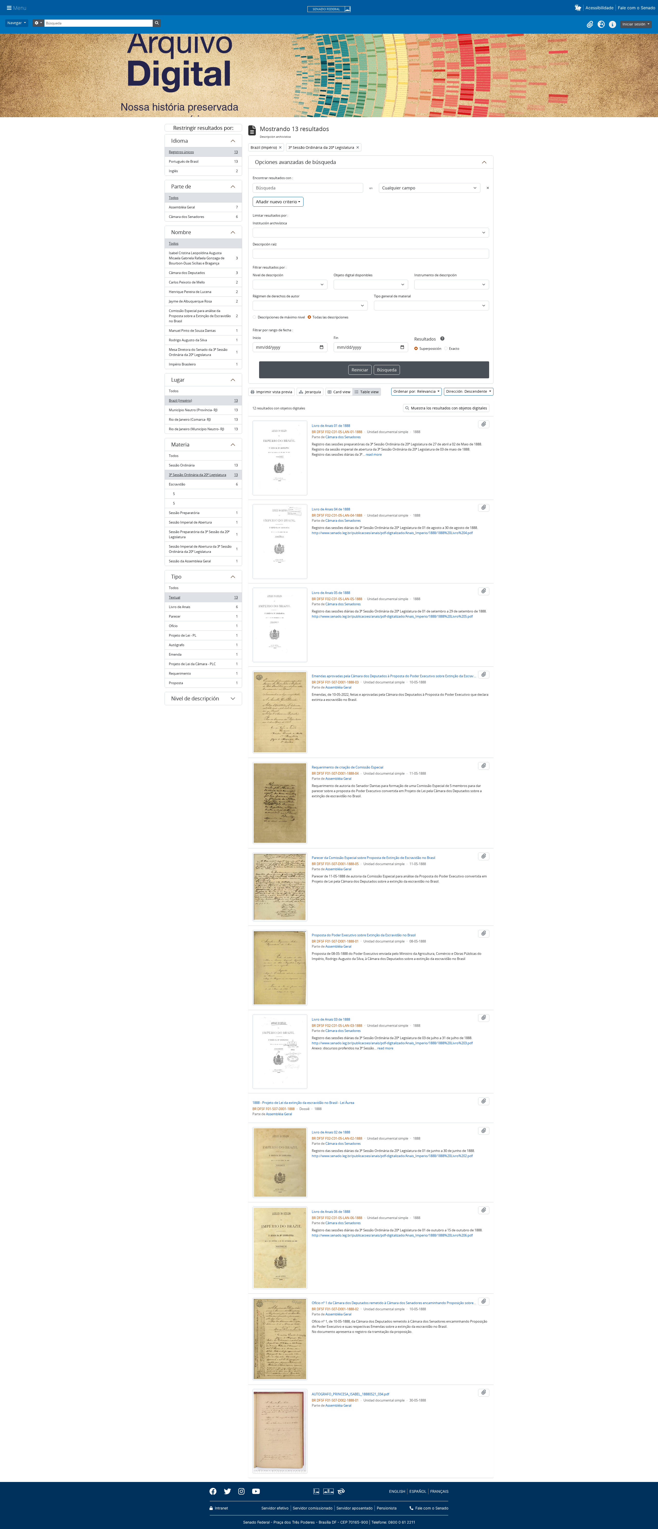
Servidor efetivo (275, 1508)
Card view (341, 391)
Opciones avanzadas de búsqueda (295, 162)
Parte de (181, 186)
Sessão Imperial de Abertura (203, 523)
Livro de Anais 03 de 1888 (331, 1019)
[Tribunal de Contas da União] (340, 1491)
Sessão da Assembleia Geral (203, 562)
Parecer (203, 617)
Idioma (179, 140)
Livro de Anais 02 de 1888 (331, 1132)
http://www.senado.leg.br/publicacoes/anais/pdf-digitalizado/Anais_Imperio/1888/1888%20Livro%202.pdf (392, 1155)
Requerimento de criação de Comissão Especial (347, 767)
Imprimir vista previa (273, 391)
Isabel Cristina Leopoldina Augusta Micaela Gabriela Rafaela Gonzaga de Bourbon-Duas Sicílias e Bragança (203, 258)
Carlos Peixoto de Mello (203, 283)
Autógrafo (203, 646)
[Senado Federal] (329, 9)
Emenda (203, 655)
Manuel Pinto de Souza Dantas (203, 331)
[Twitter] (227, 1491)
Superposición (430, 348)
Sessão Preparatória (203, 514)
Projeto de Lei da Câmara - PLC (203, 665)
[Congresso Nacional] (328, 1491)
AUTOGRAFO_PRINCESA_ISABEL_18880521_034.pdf (350, 1394)
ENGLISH (397, 1491)
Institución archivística (270, 223)
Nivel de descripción (195, 698)
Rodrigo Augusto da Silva (203, 341)
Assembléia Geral (203, 208)
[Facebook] (214, 1491)
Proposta (203, 684)
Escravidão (203, 485)
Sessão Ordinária (203, 466)
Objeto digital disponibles (353, 275)
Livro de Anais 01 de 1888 (331, 425)
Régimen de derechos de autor (276, 296)
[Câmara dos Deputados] (317, 1491)
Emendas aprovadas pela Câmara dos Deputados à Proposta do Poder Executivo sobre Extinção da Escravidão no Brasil (394, 676)
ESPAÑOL (417, 1491)
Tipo (176, 576)
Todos (173, 197)
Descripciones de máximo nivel (281, 317)
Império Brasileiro (203, 365)
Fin (336, 337)
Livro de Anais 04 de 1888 (331, 509)
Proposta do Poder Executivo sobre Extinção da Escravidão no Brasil (364, 935)
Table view (369, 391)
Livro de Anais (203, 608)
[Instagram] (241, 1491)
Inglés (203, 172)
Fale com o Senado (636, 7)
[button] (579, 7)
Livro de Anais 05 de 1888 (331, 592)
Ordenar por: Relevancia (415, 391)
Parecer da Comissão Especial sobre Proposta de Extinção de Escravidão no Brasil (373, 857)
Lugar (178, 379)
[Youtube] (254, 1491)
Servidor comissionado (313, 1508)
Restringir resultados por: (203, 127)
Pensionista (386, 1508)
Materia (180, 444)
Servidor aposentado (354, 1508)
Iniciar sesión (634, 24)
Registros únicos (203, 153)
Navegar (15, 22)
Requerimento (203, 674)
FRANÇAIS (439, 1491)
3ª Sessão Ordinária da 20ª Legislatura (203, 476)
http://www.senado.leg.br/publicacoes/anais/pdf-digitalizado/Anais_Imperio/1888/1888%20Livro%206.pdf (392, 1235)
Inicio (257, 337)
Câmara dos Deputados (203, 274)
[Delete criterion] (488, 187)
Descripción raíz (265, 244)
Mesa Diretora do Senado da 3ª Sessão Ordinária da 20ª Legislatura (203, 352)
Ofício (203, 627)
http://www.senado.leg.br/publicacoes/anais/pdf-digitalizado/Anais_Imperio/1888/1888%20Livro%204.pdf (392, 532)
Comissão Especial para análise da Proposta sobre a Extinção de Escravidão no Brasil (203, 315)
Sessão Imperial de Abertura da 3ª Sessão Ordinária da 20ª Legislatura (203, 549)
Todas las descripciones (330, 317)
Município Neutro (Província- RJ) (203, 411)
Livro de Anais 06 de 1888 (331, 1211)
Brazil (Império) (203, 401)
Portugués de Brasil (203, 162)
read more (374, 454)
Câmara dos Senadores (203, 217)
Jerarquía (312, 391)
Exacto (454, 348)
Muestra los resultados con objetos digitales (448, 408)
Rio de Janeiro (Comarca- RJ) (203, 420)
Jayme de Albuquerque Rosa (203, 302)
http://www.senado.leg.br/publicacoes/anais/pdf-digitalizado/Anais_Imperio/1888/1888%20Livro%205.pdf (392, 616)
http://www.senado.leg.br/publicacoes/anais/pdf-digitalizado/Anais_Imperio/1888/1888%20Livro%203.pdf (392, 1043)
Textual (203, 598)
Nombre (181, 232)
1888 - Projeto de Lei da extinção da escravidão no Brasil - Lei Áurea (303, 1102)
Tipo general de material (392, 296)
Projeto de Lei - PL (203, 636)
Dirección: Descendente (467, 391)
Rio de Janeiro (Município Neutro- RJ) (203, 430)
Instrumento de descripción (435, 275)
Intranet (221, 1508)
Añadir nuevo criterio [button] (276, 202)
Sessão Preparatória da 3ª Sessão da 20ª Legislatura (203, 534)
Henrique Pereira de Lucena (203, 293)
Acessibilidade (600, 7)
